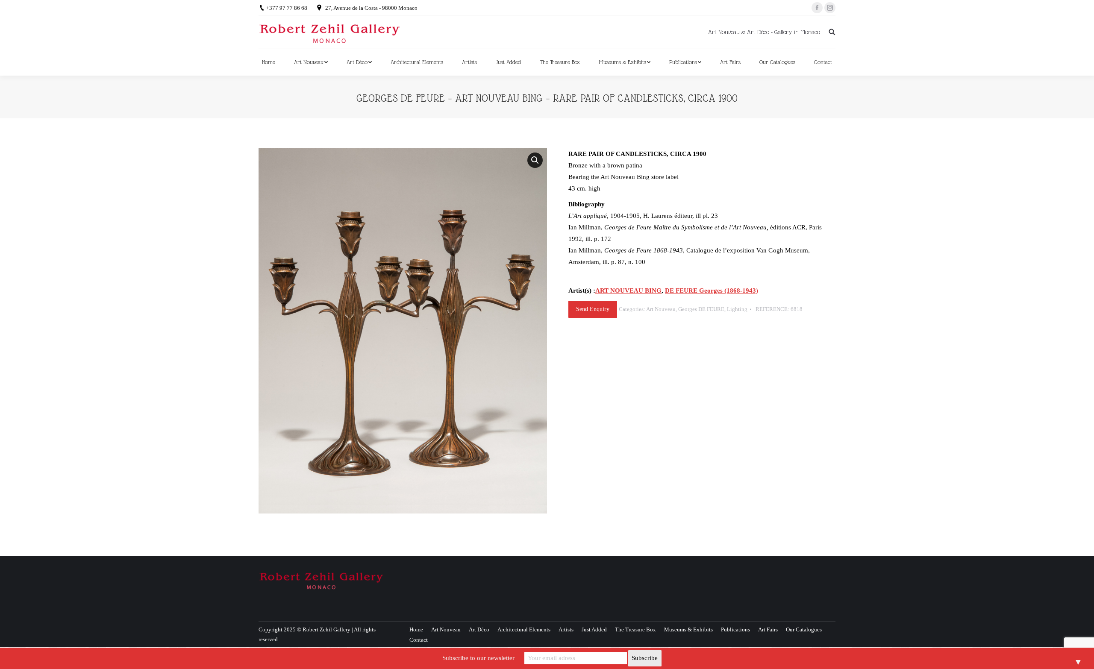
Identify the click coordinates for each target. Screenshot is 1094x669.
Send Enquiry (592, 309)
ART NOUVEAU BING (628, 290)
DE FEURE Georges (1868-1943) (711, 290)
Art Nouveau (661, 309)
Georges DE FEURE (701, 309)
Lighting (737, 309)
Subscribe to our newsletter (478, 657)
